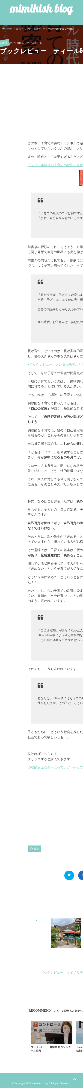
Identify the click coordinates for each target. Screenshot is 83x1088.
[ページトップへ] (75, 1079)
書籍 (36, 848)
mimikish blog (41, 8)
